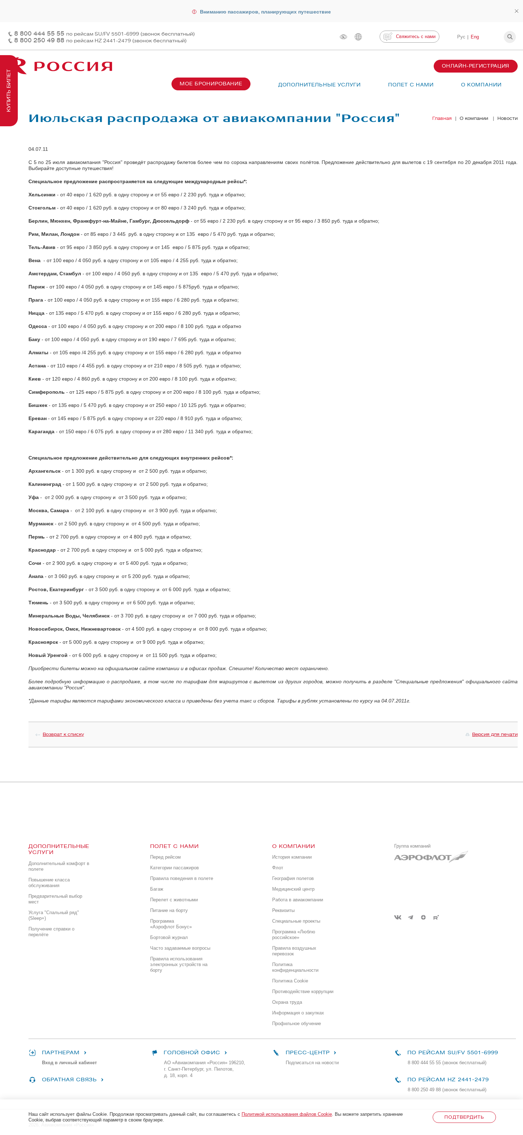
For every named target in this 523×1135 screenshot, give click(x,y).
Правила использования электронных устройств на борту (178, 964)
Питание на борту (169, 910)
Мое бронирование (211, 83)
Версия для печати (495, 734)
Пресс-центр (308, 1053)
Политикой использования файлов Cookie (287, 1114)
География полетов (293, 878)
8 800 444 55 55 (104, 33)
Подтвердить (464, 1117)
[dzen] (423, 917)
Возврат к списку (63, 734)
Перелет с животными (174, 899)
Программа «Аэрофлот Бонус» (171, 923)
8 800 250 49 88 (100, 40)
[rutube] (436, 917)
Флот (277, 867)
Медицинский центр (293, 889)
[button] (510, 37)
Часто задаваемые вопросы (180, 948)
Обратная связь (69, 1080)
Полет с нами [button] (411, 84)
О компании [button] (481, 84)
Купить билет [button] (9, 90)
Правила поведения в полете (181, 878)
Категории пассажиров (174, 867)
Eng (475, 36)
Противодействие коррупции (302, 991)
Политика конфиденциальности (295, 967)
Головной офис (192, 1053)
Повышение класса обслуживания (49, 882)
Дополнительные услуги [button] (319, 84)
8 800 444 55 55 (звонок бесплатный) (447, 1062)
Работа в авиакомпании (297, 899)
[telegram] (410, 917)
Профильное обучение (296, 1023)
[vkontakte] (397, 917)
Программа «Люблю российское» (293, 934)
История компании (292, 857)
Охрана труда (287, 1002)
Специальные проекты (296, 921)
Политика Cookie (290, 980)
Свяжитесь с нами (415, 36)
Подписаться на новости (312, 1062)
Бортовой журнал (169, 937)
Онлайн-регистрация (475, 66)
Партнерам (61, 1053)
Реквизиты (283, 910)
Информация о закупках (298, 1012)
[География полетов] (358, 37)
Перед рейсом (165, 857)
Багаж (156, 889)
